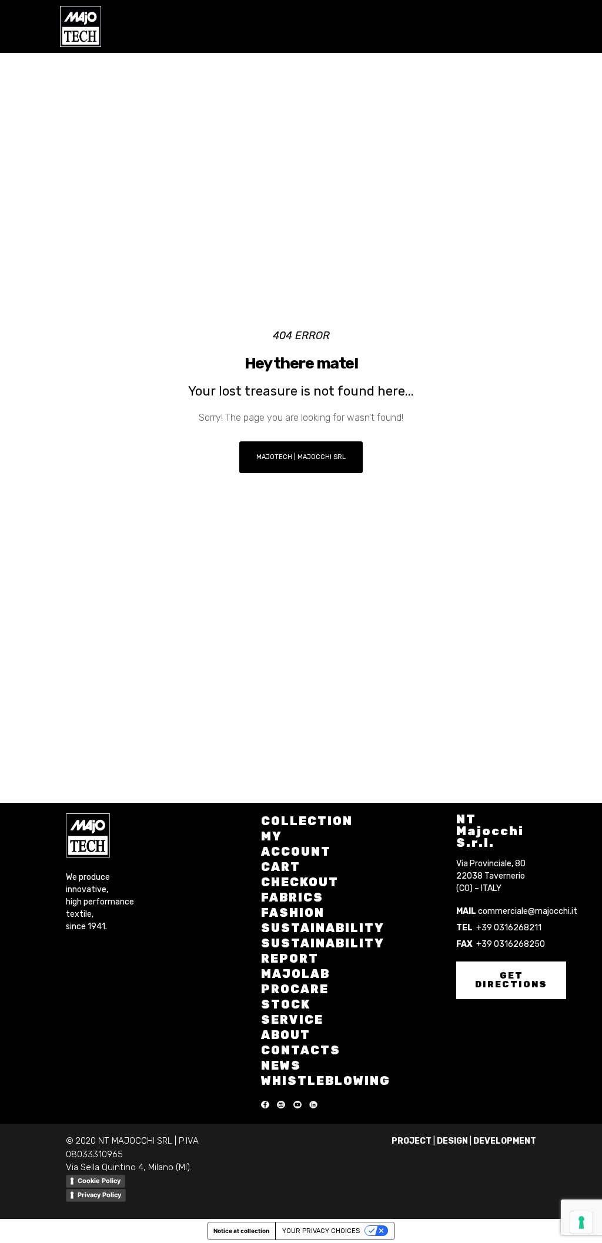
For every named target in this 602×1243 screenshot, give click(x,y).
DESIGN (452, 1141)
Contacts (300, 1050)
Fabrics (292, 897)
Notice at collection (241, 1230)
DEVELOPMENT (504, 1141)
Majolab (295, 974)
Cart (280, 867)
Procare (295, 989)
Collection (307, 821)
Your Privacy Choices (321, 1231)
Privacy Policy (99, 1195)
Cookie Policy (99, 1181)
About (285, 1035)
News (281, 1065)
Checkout (300, 882)
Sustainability (322, 928)
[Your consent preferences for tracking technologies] (581, 1222)
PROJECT (412, 1141)
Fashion (293, 913)
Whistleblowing (325, 1081)
